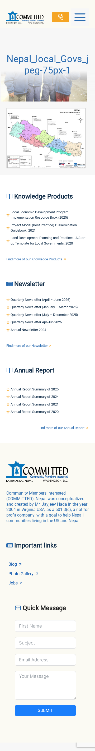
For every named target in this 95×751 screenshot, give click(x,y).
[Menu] (80, 17)
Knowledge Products (43, 196)
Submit (45, 710)
